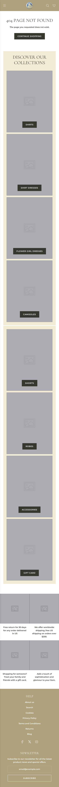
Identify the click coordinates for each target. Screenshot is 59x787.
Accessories (29, 509)
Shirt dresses (29, 188)
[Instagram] (36, 741)
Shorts (29, 383)
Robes (29, 446)
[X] (29, 741)
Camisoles (29, 314)
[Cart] (54, 5)
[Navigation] (4, 5)
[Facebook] (22, 741)
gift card (30, 573)
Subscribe (29, 778)
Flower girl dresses (29, 251)
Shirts (29, 124)
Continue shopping (30, 36)
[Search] (47, 5)
